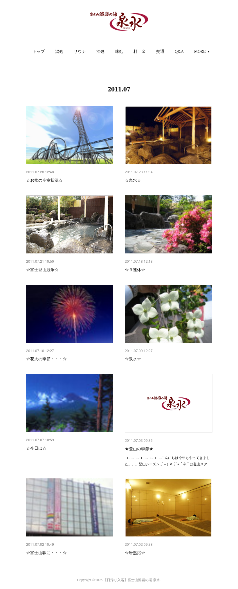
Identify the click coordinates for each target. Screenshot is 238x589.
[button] (39, 51)
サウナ (80, 51)
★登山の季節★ (139, 448)
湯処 (59, 51)
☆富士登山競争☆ (42, 269)
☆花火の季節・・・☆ (46, 358)
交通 (160, 51)
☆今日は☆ (36, 448)
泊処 (100, 51)
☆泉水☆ (133, 180)
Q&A (179, 51)
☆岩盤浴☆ (135, 552)
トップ (39, 51)
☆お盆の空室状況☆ (44, 180)
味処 (119, 51)
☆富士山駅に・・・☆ (46, 552)
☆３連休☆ (135, 269)
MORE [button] (200, 51)
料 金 (140, 51)
